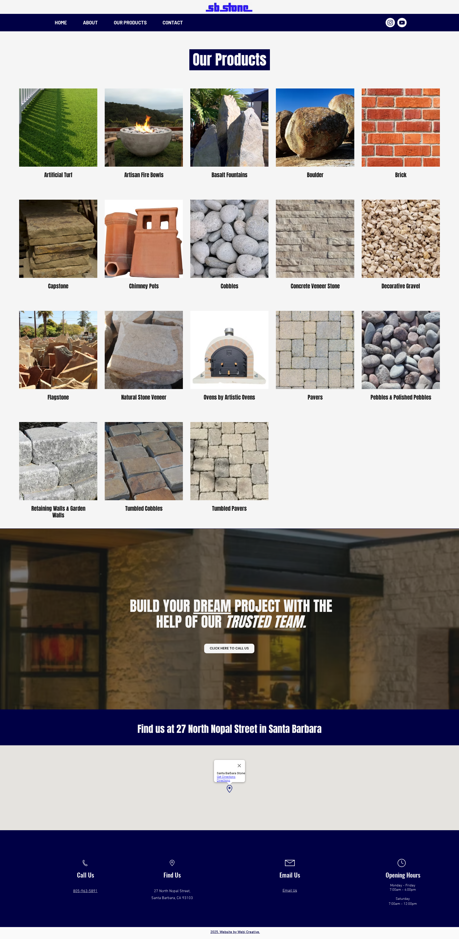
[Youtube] (402, 22)
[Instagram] (390, 22)
